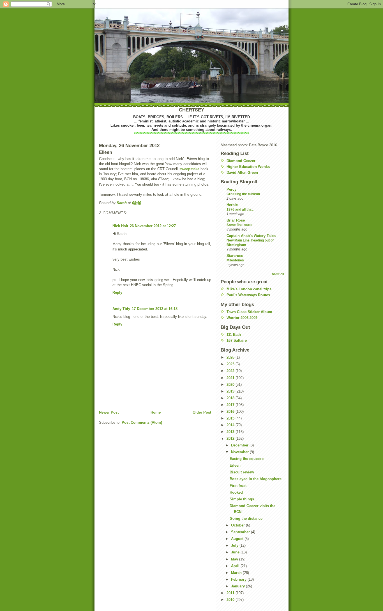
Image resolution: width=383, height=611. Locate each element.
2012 (231, 438)
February (239, 579)
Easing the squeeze (247, 459)
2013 (231, 432)
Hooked (236, 492)
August (237, 539)
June (236, 552)
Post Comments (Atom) (142, 422)
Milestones (235, 260)
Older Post (202, 412)
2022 (231, 371)
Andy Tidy (121, 309)
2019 (231, 391)
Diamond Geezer (241, 161)
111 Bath (234, 334)
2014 (231, 425)
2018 (231, 398)
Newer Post (109, 412)
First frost (238, 486)
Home (156, 412)
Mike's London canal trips (249, 289)
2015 (231, 418)
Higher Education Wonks (248, 167)
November (240, 452)
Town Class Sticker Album (249, 312)
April (236, 566)
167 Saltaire (237, 340)
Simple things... (243, 499)
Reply (117, 292)
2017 (231, 405)
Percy (231, 189)
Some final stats (239, 225)
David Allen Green (242, 172)
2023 (231, 364)
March (237, 573)
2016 (231, 411)
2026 (231, 357)
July (235, 545)
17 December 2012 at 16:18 (154, 309)
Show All (278, 273)
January (238, 586)
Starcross (235, 256)
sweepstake (189, 169)
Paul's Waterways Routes (248, 295)
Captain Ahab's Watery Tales (251, 236)
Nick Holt (120, 226)
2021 (231, 378)
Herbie (232, 205)
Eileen (235, 465)
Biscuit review (242, 472)
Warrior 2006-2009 (242, 318)
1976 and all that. (240, 209)
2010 (231, 600)
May (235, 559)
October (238, 525)
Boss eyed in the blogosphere (256, 479)
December (240, 445)
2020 (231, 384)
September (241, 532)
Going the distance (246, 518)
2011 (231, 593)
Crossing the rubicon (243, 194)
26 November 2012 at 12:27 (153, 226)
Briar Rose (236, 220)
